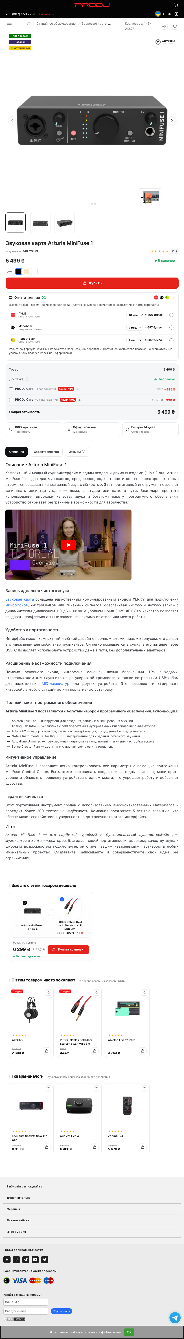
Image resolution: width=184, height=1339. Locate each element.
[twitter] (44, 1259)
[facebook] (7, 1259)
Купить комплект (71, 949)
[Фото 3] (65, 223)
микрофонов (16, 605)
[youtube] (35, 1259)
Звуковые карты (94, 23)
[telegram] (25, 1259)
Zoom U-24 (115, 1136)
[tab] (89, 204)
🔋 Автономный (20, 48)
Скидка (17, 991)
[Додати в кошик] (46, 1051)
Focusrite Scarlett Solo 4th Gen (29, 1138)
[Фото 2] (40, 223)
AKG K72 (17, 1040)
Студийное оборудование (56, 23)
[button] (16, 223)
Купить (95, 283)
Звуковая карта (19, 599)
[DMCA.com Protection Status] (92, 1319)
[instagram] (16, 1259)
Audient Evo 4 (69, 1136)
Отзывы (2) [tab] (77, 452)
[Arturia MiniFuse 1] (68, 545)
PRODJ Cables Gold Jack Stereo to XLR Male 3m (70, 925)
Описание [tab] (16, 452)
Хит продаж (20, 35)
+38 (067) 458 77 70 (21, 14)
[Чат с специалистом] (175, 1317)
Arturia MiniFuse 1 (32, 925)
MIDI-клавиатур (55, 683)
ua (162, 14)
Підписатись (61, 1311)
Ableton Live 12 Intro (121, 1040)
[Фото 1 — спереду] (15, 222)
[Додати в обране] (48, 992)
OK (129, 1332)
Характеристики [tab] (46, 452)
